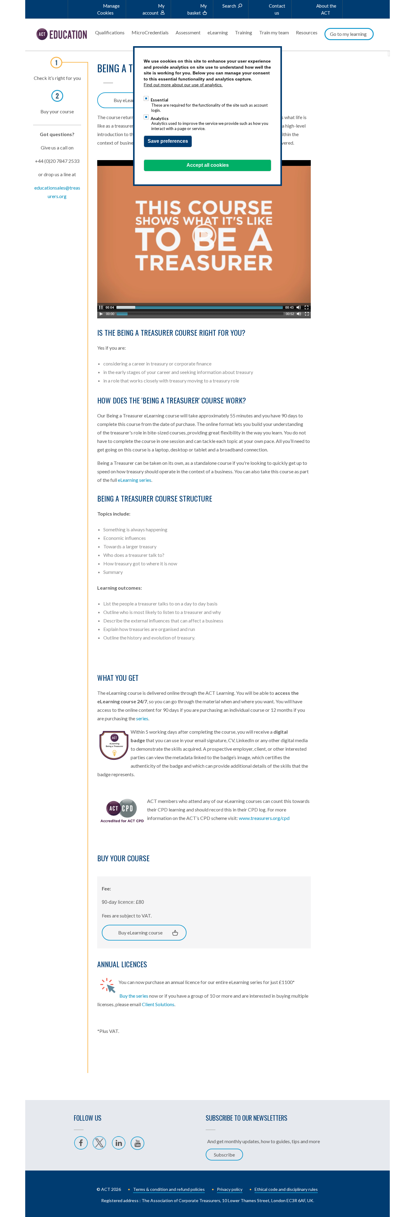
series (142, 718)
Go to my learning (348, 34)
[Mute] (299, 313)
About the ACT (326, 9)
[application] (204, 235)
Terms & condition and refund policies (169, 1189)
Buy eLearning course (140, 932)
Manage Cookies (108, 9)
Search (229, 6)
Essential (159, 100)
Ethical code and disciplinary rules (286, 1189)
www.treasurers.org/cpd (264, 818)
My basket (197, 9)
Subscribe (224, 1154)
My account (153, 9)
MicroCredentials (150, 32)
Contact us (277, 9)
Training (243, 32)
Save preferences (168, 141)
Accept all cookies (208, 165)
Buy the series (133, 996)
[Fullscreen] (306, 313)
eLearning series (134, 480)
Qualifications (110, 32)
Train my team (274, 32)
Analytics (160, 118)
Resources (306, 32)
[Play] (101, 313)
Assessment (188, 32)
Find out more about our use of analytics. (183, 84)
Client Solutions (158, 1004)
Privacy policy (229, 1189)
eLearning (218, 32)
